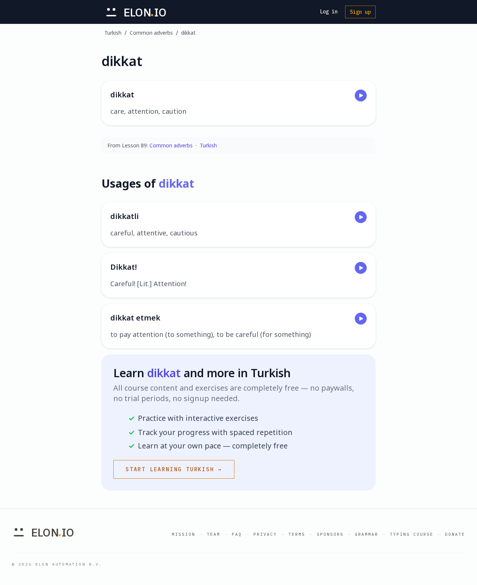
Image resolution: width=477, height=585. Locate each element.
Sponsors (330, 534)
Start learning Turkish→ (174, 469)
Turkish (112, 32)
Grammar (366, 534)
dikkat (188, 32)
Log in (329, 11)
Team (213, 534)
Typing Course (411, 534)
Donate (455, 534)
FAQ (237, 534)
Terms (296, 534)
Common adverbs (151, 32)
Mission (183, 534)
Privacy (265, 534)
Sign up (360, 12)
